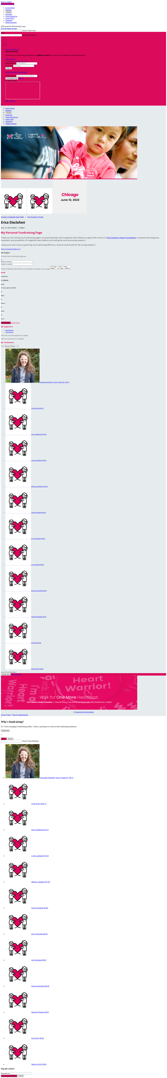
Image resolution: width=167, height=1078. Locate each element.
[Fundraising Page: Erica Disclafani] (14, 213)
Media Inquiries (11, 22)
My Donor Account (21, 61)
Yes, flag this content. (9, 1076)
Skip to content (6, 2)
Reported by (5, 1073)
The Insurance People (35, 217)
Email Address (10, 63)
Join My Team (15, 323)
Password (9, 66)
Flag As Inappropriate (20, 715)
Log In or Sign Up (7, 4)
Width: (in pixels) (6, 262)
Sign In (21, 78)
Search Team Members (30, 741)
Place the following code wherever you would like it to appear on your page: (25, 269)
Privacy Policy (6, 715)
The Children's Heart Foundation (121, 237)
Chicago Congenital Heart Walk (12, 217)
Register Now (16, 674)
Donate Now (6, 323)
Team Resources (11, 16)
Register (8, 10)
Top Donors (9, 332)
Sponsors (8, 14)
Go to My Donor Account (9, 28)
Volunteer (8, 20)
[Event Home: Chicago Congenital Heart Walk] (70, 213)
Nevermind (5, 731)
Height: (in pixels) (6, 264)
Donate (8, 12)
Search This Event (29, 31)
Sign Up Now (10, 59)
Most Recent (9, 330)
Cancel (10, 739)
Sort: (2, 346)
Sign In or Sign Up (11, 49)
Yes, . (4, 739)
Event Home (10, 8)
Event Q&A (9, 18)
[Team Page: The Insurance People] (40, 213)
